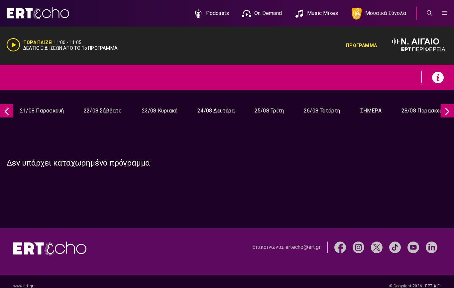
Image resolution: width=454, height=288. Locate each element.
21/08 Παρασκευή (42, 111)
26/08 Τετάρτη (322, 111)
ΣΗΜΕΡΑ (371, 111)
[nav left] (6, 110)
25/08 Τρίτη (269, 111)
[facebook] (340, 247)
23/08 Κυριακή (160, 111)
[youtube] (413, 247)
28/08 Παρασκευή (423, 111)
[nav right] (447, 110)
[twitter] (377, 247)
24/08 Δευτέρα (216, 111)
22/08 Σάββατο (103, 111)
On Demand (268, 13)
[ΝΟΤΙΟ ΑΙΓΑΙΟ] (412, 45)
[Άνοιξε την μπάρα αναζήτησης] (429, 13)
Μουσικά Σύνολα (385, 13)
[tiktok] (395, 247)
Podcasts (217, 13)
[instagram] (358, 247)
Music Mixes (322, 13)
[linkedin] (431, 247)
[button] (444, 13)
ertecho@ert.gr (303, 247)
